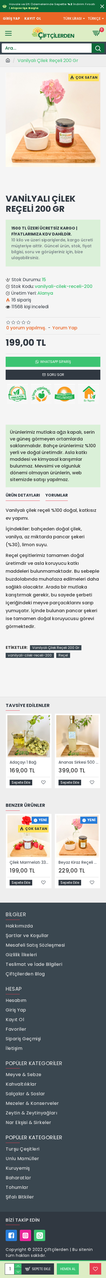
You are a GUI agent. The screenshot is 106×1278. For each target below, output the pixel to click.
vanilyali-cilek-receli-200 (30, 655)
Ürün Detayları (23, 495)
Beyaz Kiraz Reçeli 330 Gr (79, 862)
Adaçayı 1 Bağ (23, 762)
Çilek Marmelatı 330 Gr (30, 862)
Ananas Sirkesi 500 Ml (79, 762)
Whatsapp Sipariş (55, 361)
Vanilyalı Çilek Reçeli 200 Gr (55, 647)
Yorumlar (57, 495)
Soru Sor (55, 374)
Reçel (63, 655)
